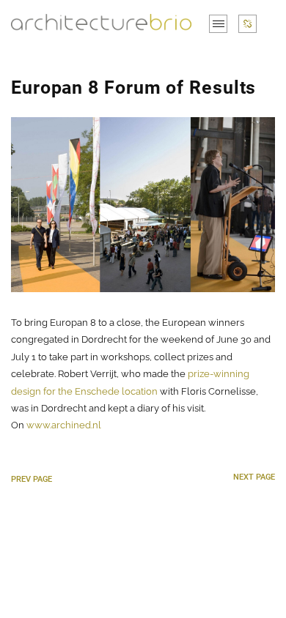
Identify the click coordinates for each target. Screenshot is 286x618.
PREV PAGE (31, 479)
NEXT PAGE (254, 477)
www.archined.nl (63, 425)
